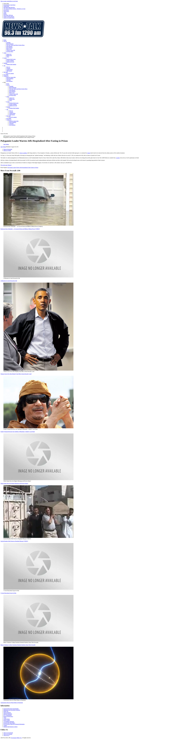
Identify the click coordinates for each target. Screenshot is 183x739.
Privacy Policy (6, 720)
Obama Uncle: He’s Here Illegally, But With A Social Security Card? (16, 374)
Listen (4, 52)
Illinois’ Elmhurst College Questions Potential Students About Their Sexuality (18, 645)
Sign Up (8, 67)
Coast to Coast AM (10, 50)
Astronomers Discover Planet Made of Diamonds (12, 702)
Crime (4, 12)
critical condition (23, 153)
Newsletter (5, 74)
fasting (88, 153)
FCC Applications (7, 715)
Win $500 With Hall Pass (9, 7)
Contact (5, 725)
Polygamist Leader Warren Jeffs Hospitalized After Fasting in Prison (23, 167)
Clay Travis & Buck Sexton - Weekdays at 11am (14, 8)
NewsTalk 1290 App (8, 15)
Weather (5, 63)
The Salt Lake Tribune (6, 165)
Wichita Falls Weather (11, 64)
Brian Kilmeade (9, 43)
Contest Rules (9, 69)
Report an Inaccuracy (8, 716)
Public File (5, 711)
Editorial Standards (7, 713)
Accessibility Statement (8, 721)
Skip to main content (5, 1)
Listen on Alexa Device (8, 16)
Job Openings (9, 81)
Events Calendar (10, 60)
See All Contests (10, 73)
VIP (4, 65)
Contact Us (6, 76)
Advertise (8, 79)
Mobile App (9, 55)
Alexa (7, 56)
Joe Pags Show (9, 51)
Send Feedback (9, 78)
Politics (5, 14)
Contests (8, 68)
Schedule (8, 42)
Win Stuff (5, 72)
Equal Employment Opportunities (11, 708)
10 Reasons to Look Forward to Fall (9, 280)
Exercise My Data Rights (9, 722)
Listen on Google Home (8, 17)
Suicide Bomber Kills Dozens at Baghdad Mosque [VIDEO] (14, 541)
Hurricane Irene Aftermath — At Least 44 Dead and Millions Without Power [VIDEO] (20, 229)
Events (5, 58)
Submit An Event (10, 61)
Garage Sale (6, 6)
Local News (6, 10)
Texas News (6, 11)
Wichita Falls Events (11, 59)
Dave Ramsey (9, 47)
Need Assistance (7, 712)
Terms (4, 717)
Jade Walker (3, 146)
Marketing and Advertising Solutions (11, 710)
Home (4, 40)
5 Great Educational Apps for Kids (8, 593)
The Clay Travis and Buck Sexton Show (15, 45)
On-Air (5, 41)
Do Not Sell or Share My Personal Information (14, 724)
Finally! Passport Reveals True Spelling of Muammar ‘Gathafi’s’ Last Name (18, 431)
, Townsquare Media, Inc (16, 737)
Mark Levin (9, 49)
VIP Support (9, 70)
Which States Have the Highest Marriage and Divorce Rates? (14, 483)
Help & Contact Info (11, 77)
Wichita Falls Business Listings (10, 726)
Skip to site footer (14, 1)
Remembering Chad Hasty (9, 5)
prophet (118, 157)
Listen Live (8, 54)
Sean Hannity (9, 46)
